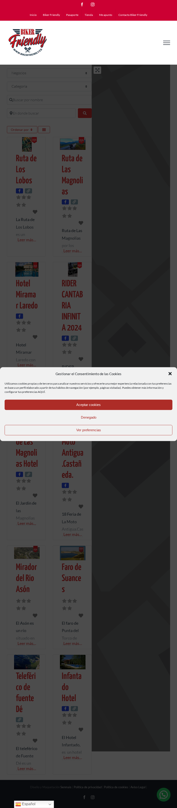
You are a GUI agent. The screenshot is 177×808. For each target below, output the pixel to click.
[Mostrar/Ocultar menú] (166, 43)
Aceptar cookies (88, 405)
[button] (170, 373)
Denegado (88, 417)
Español (28, 804)
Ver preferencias (88, 430)
